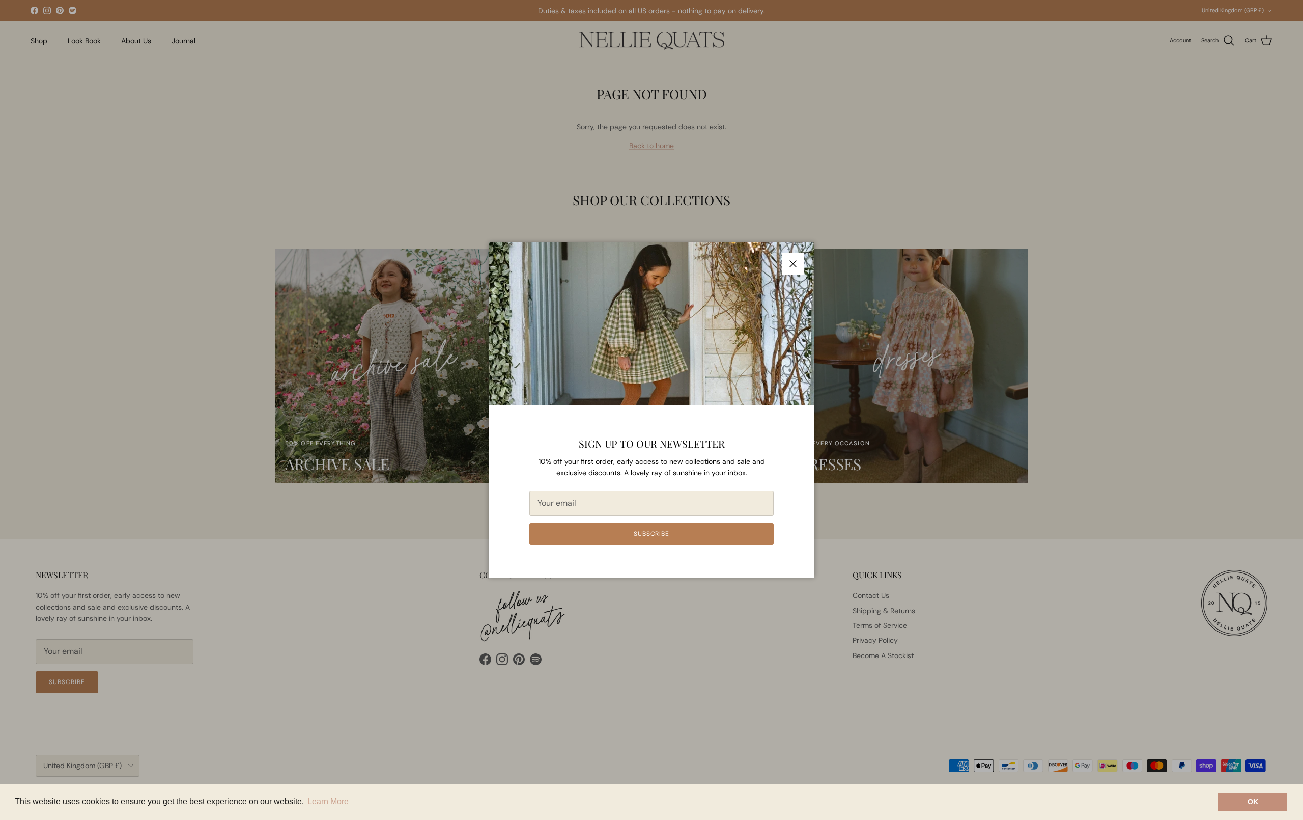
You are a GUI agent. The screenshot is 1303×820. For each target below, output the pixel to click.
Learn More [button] (328, 801)
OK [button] (1253, 802)
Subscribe (652, 534)
